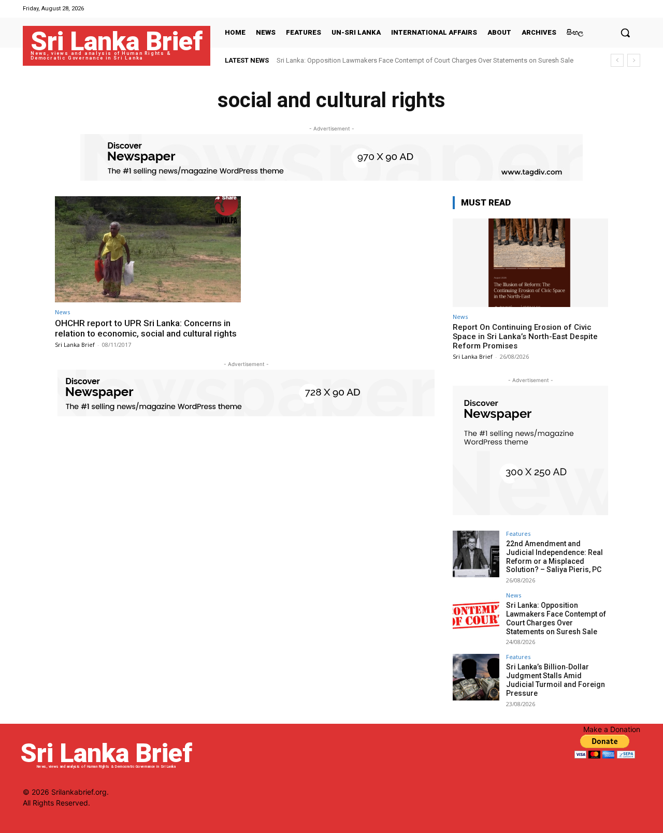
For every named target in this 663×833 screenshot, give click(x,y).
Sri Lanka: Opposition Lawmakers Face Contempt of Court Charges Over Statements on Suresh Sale (425, 60)
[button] (625, 33)
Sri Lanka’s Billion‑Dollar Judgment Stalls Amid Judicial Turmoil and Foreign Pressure (555, 680)
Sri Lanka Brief (75, 344)
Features (518, 533)
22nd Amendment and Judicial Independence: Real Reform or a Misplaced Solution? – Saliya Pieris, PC (554, 556)
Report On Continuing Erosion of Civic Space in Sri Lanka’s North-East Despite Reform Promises (525, 336)
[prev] (617, 60)
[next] (633, 60)
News (62, 312)
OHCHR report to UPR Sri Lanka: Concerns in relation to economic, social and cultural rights (146, 328)
